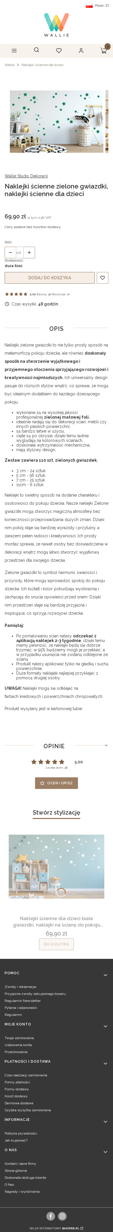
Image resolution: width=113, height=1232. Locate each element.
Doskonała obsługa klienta (25, 1178)
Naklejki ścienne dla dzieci (42, 65)
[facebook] (51, 1216)
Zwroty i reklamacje (20, 987)
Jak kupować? (16, 1140)
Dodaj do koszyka (49, 277)
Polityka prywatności (21, 1133)
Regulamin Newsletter (23, 1001)
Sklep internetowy (54, 1228)
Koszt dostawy (16, 1096)
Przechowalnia (16, 1052)
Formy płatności (17, 1082)
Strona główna (16, 1171)
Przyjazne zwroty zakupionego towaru (35, 994)
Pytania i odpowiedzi (21, 1008)
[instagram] (62, 1216)
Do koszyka (56, 944)
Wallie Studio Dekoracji (26, 176)
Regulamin (13, 1015)
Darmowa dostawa (19, 1103)
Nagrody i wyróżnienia (22, 1192)
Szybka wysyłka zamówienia (28, 1110)
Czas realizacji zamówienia (26, 1075)
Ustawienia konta (18, 1045)
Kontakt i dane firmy (20, 1164)
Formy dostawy (17, 1089)
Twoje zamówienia (19, 1038)
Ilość (8, 242)
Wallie (9, 65)
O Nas (9, 1185)
